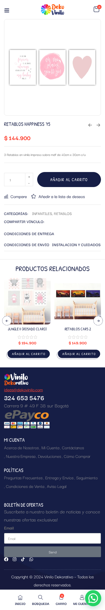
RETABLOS (63, 213)
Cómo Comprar (77, 456)
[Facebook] (6, 559)
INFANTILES (42, 213)
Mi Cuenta (50, 447)
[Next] (98, 321)
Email (9, 527)
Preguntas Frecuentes (23, 477)
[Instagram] (14, 559)
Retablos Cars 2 (78, 328)
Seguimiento (87, 477)
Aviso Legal (56, 486)
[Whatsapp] (31, 559)
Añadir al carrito (69, 179)
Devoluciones (49, 456)
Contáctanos (73, 447)
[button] (96, 9)
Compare (18, 196)
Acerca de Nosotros (21, 447)
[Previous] (7, 321)
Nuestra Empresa (20, 456)
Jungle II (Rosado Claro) (27, 328)
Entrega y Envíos (59, 477)
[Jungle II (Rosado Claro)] (27, 301)
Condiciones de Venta (25, 486)
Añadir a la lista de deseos (61, 196)
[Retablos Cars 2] (77, 301)
